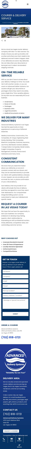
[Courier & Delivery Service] (15, 32)
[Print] (5, 40)
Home (4, 22)
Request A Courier (11, 431)
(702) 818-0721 (10, 337)
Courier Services (12, 22)
